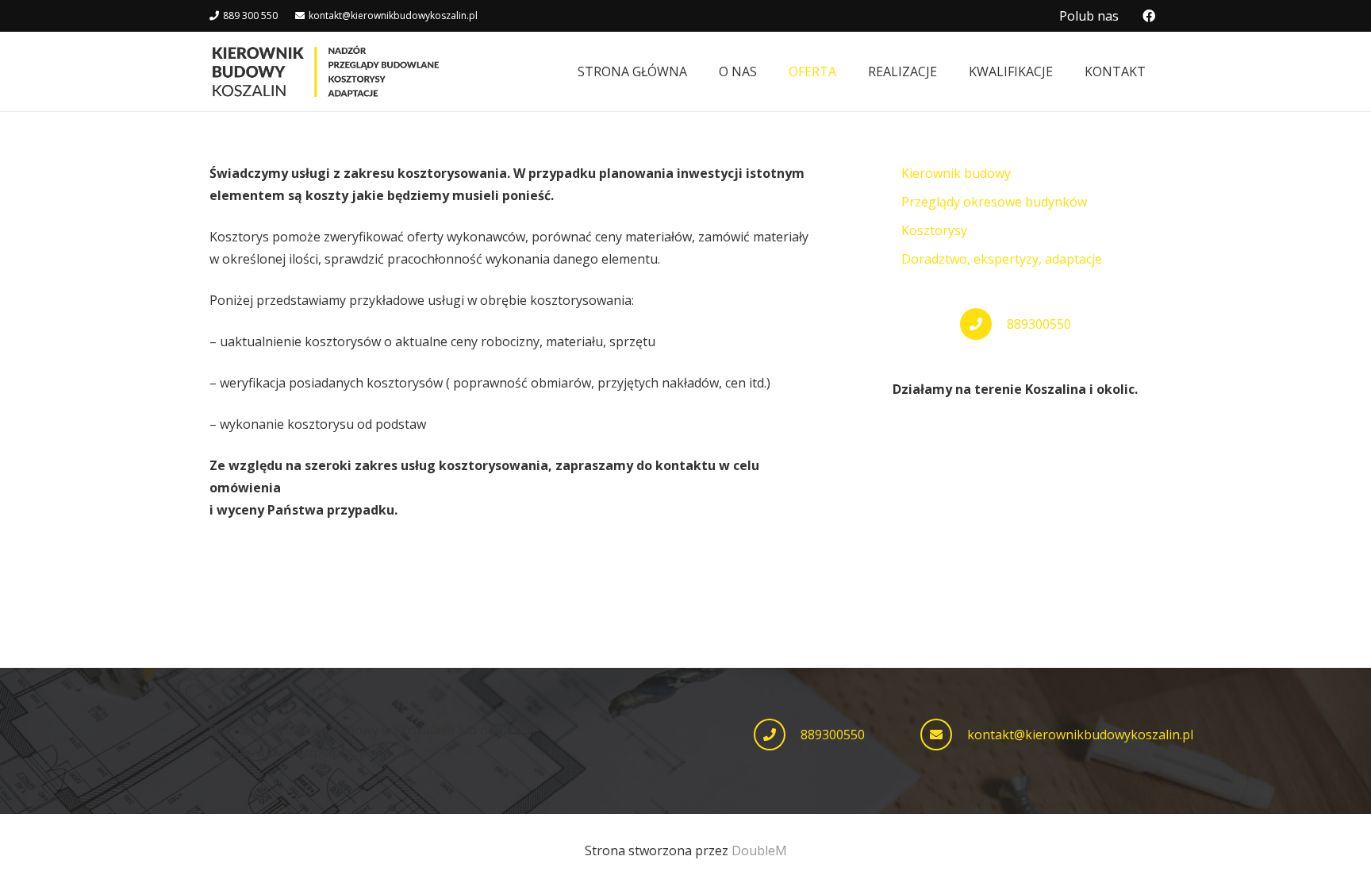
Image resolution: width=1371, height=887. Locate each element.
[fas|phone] (777, 734)
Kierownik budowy (956, 173)
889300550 (1039, 324)
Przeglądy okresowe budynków (994, 201)
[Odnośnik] (325, 71)
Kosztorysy (934, 230)
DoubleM (759, 850)
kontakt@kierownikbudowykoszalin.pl (1080, 734)
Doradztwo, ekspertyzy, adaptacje (1001, 259)
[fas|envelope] (943, 734)
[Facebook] (1149, 16)
